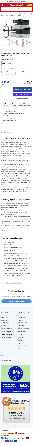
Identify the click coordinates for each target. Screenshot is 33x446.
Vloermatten (22, 317)
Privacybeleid (5, 325)
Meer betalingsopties (22, 98)
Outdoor (8, 14)
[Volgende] (31, 50)
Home (3, 14)
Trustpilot (3, 124)
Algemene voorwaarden (5, 321)
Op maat (21, 343)
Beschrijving (6, 133)
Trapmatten (21, 325)
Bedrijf (20, 340)
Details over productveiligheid (13, 283)
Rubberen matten (23, 328)
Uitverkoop (21, 349)
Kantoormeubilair (23, 346)
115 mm (24, 72)
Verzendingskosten (6, 334)
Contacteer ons (6, 360)
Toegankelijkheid (6, 337)
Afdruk (3, 317)
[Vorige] (2, 50)
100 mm (8, 72)
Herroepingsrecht (6, 328)
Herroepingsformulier (7, 331)
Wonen (20, 334)
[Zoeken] (16, 9)
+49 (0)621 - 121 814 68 (20, 1)
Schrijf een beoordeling (16, 301)
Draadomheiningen (17, 14)
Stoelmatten (22, 331)
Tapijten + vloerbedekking (22, 321)
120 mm (9, 76)
